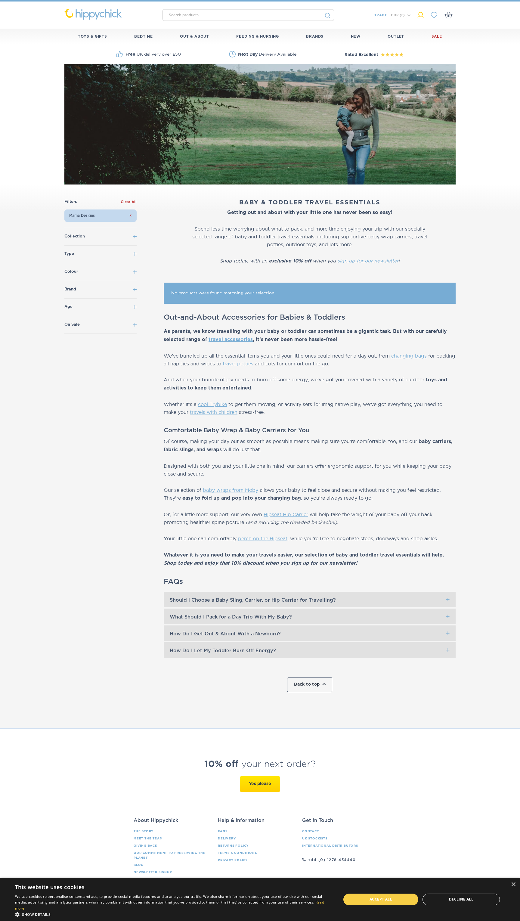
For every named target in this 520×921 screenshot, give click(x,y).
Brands (314, 36)
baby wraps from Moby (230, 490)
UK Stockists (314, 838)
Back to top (307, 684)
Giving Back (145, 845)
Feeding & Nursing (257, 36)
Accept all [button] (381, 899)
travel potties (238, 363)
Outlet (396, 36)
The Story (143, 831)
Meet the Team (148, 838)
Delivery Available (267, 54)
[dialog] (260, 899)
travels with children (213, 412)
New (356, 36)
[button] (173, 913)
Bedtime (143, 36)
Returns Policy (233, 845)
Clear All (129, 202)
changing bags (409, 355)
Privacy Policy (233, 860)
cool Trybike (212, 404)
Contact (310, 831)
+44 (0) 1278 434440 (332, 860)
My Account (420, 15)
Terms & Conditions (237, 852)
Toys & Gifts (92, 36)
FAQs (223, 831)
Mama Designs (82, 215)
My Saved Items (434, 15)
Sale (437, 36)
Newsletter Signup (153, 872)
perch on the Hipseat (262, 538)
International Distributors (330, 845)
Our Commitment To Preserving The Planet (170, 855)
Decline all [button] (461, 899)
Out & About (194, 36)
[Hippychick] (110, 14)
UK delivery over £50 (153, 54)
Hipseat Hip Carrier (286, 514)
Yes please (260, 784)
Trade (380, 15)
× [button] (513, 884)
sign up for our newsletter (367, 260)
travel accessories (231, 339)
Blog (139, 865)
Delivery (227, 838)
